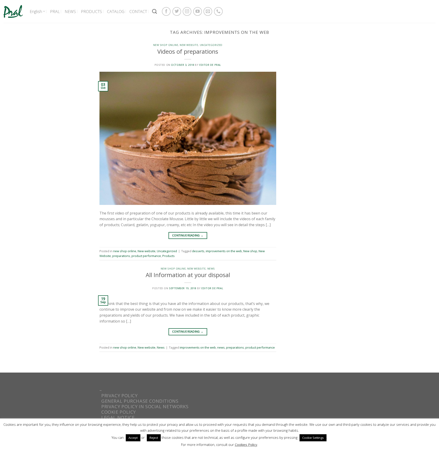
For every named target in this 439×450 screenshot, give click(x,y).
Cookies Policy (246, 444)
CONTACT (138, 11)
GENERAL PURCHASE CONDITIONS (140, 401)
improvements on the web (224, 251)
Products (168, 256)
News (211, 268)
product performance (146, 256)
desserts (198, 251)
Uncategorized (211, 45)
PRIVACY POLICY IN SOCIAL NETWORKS (144, 406)
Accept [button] (133, 438)
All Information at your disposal (188, 275)
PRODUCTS (91, 11)
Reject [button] (154, 438)
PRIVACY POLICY (119, 395)
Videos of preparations (187, 52)
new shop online (165, 45)
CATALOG (115, 11)
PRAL (55, 11)
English (36, 11)
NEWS (70, 11)
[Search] (154, 11)
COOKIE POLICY (118, 412)
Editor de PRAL (210, 64)
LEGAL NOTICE (117, 417)
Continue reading (187, 235)
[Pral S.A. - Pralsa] (13, 11)
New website (189, 45)
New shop (250, 251)
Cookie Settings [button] (313, 438)
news (221, 347)
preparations (121, 256)
